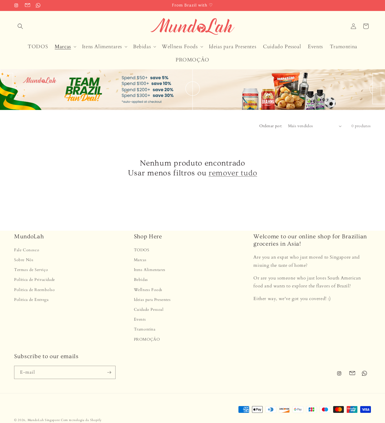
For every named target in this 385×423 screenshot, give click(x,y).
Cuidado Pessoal (149, 309)
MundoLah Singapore (44, 420)
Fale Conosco (26, 250)
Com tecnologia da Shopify (81, 420)
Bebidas (141, 280)
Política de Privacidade (34, 280)
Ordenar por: (270, 126)
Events (140, 319)
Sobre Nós (23, 260)
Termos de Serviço (31, 270)
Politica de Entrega (31, 299)
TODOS (141, 250)
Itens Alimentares (149, 270)
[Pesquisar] (20, 26)
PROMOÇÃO (147, 339)
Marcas (140, 260)
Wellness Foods (148, 289)
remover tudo (233, 173)
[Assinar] (109, 372)
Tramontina (145, 329)
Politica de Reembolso (34, 289)
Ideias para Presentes (152, 299)
